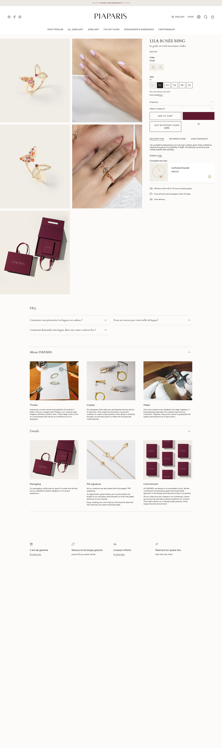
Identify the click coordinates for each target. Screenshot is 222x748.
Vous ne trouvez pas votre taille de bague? (135, 320)
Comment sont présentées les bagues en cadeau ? (56, 320)
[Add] (209, 176)
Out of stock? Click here (167, 126)
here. (161, 95)
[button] (75, 29)
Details (34, 431)
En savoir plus (35, 554)
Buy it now (199, 116)
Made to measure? (157, 109)
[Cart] (212, 16)
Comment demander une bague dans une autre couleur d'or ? (63, 330)
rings (159, 155)
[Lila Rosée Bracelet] (159, 172)
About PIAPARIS (41, 352)
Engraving (154, 102)
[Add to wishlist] (198, 124)
